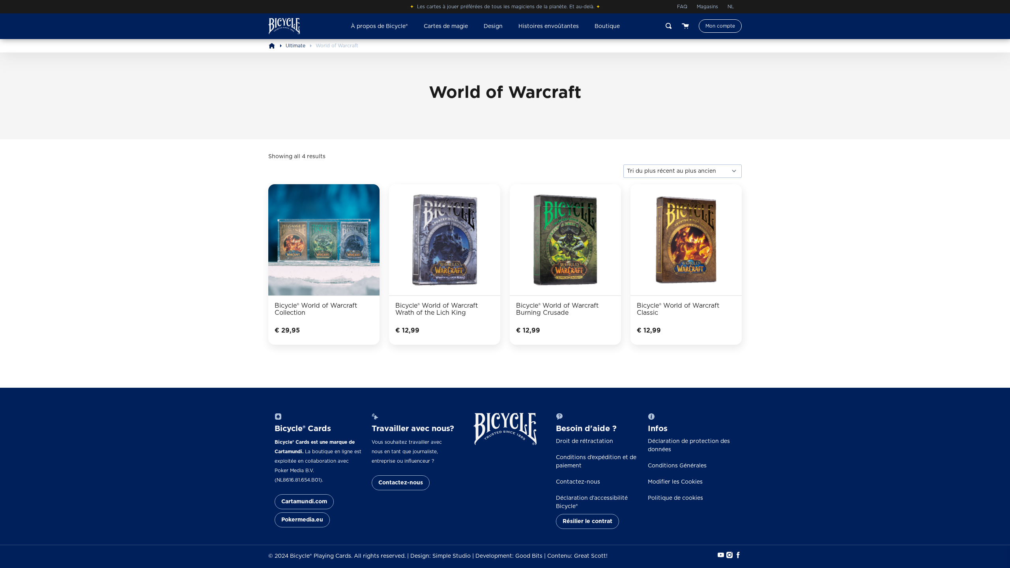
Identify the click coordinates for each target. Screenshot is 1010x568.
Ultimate (295, 45)
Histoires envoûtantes (548, 26)
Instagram (728, 555)
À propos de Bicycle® (379, 26)
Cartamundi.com (304, 501)
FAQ (682, 6)
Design (493, 26)
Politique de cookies (675, 498)
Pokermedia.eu (302, 520)
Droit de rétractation (584, 441)
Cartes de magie (446, 26)
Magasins (707, 6)
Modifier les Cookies (675, 482)
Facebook (737, 555)
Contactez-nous (400, 483)
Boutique (607, 26)
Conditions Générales (677, 466)
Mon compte (720, 26)
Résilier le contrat (587, 521)
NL (731, 6)
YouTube (720, 555)
